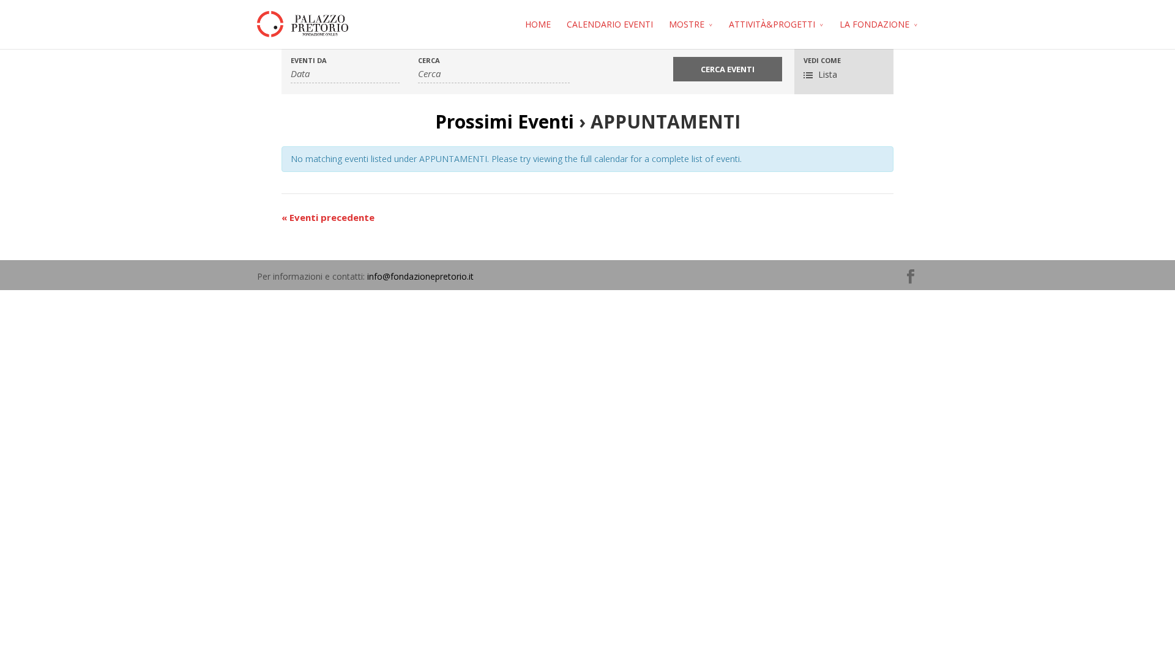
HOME (538, 24)
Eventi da (309, 60)
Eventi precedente (328, 217)
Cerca (429, 60)
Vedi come (822, 60)
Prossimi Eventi (504, 121)
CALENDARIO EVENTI (610, 24)
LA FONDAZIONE (874, 24)
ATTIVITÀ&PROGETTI (772, 24)
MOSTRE (686, 24)
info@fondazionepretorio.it (420, 276)
